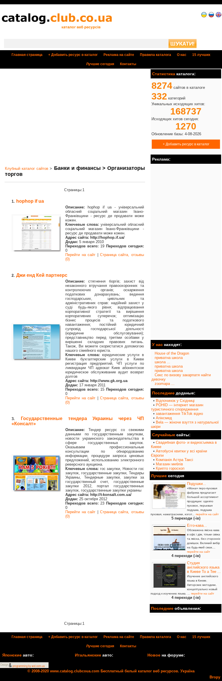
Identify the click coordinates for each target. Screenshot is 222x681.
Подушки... (196, 483)
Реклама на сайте (118, 55)
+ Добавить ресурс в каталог (186, 144)
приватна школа (169, 357)
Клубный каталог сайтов (26, 168)
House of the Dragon (172, 353)
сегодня (100, 64)
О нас (181, 55)
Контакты (128, 64)
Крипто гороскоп (170, 468)
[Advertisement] (74, 117)
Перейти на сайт (80, 255)
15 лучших (201, 55)
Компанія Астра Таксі (174, 460)
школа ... (162, 362)
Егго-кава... (197, 525)
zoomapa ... (165, 383)
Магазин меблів (169, 464)
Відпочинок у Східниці (175, 400)
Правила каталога (155, 55)
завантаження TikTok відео (179, 413)
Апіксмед (164, 418)
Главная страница (27, 55)
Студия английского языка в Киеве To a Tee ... (204, 567)
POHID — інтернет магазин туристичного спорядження (177, 407)
